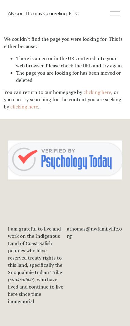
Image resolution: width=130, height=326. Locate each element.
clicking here (97, 92)
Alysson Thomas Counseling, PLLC (43, 13)
